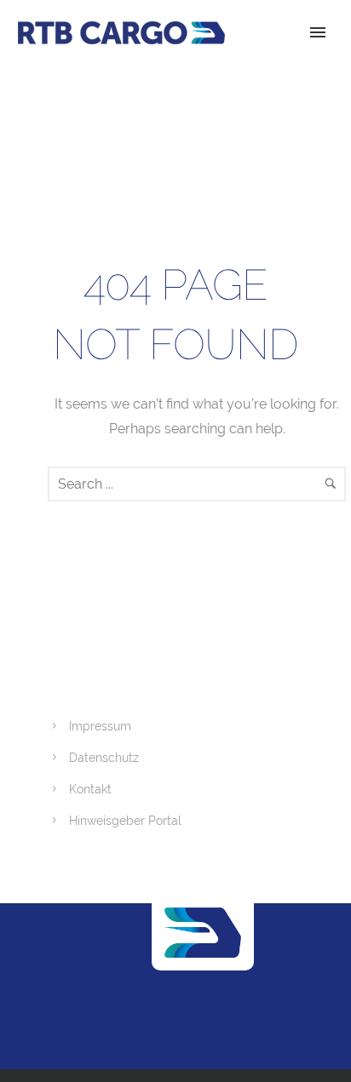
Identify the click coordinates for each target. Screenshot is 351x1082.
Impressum (100, 726)
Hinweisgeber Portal (125, 820)
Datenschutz (104, 757)
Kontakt (90, 789)
